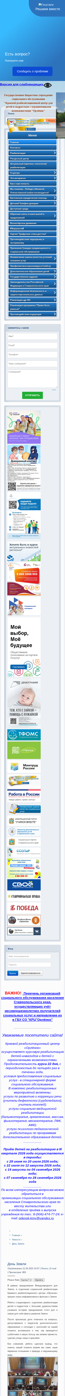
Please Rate (13, 1280)
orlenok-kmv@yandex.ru (36, 1218)
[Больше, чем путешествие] (24, 443)
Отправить (32, 395)
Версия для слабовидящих (21, 84)
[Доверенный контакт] (24, 490)
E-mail (53, 1268)
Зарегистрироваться (30, 973)
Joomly (54, 390)
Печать (45, 1268)
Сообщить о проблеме (32, 71)
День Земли (17, 1264)
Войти (13, 973)
